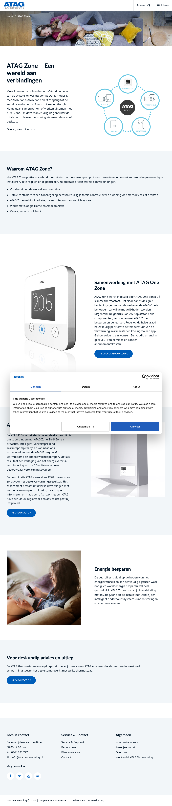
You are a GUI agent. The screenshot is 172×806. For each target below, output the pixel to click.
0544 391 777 (19, 752)
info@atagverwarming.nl (27, 757)
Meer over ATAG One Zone (113, 354)
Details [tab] (86, 386)
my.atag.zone (108, 595)
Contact (66, 757)
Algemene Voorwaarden (53, 800)
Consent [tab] (36, 386)
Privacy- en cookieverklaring (88, 800)
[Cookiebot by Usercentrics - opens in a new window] (144, 376)
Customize (83, 426)
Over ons (121, 752)
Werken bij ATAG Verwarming (134, 757)
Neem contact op (21, 513)
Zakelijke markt (125, 747)
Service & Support (72, 742)
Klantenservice (70, 752)
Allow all (135, 426)
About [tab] (136, 386)
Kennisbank (68, 747)
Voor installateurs (127, 742)
